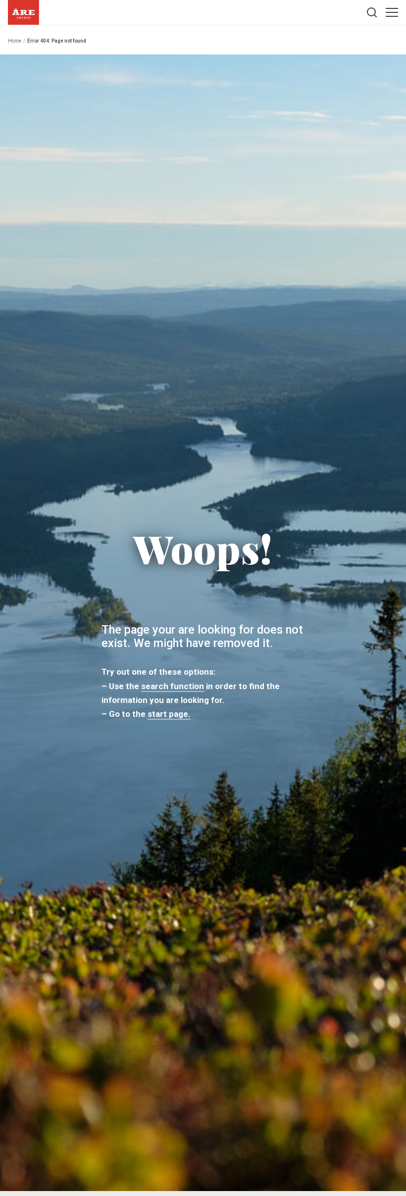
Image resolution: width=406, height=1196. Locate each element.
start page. (169, 714)
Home (14, 41)
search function (172, 686)
